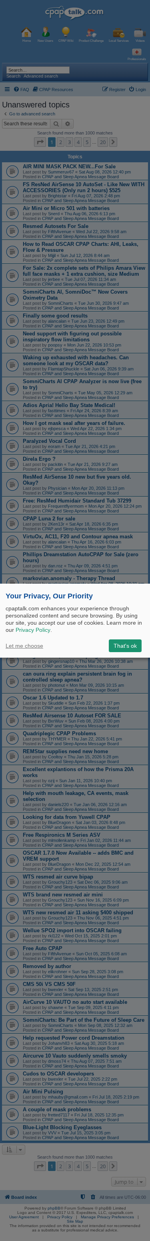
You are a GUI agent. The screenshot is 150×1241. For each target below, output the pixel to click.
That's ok (125, 646)
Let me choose (24, 646)
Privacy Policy (33, 630)
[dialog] (75, 620)
